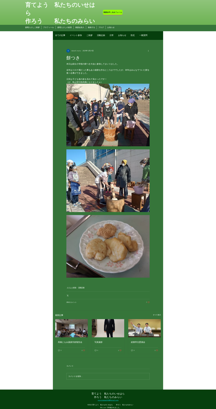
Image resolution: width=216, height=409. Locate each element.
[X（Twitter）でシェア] (67, 295)
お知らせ (122, 35)
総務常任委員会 (138, 342)
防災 (133, 35)
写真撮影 (98, 342)
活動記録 (101, 35)
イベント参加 (76, 35)
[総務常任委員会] (144, 328)
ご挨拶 (89, 35)
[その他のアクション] (148, 50)
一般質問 (143, 35)
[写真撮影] (108, 328)
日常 (112, 35)
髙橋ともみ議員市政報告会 (70, 342)
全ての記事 (60, 35)
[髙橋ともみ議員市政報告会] (71, 328)
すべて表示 (157, 315)
